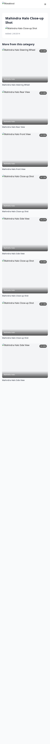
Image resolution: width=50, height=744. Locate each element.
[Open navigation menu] (45, 4)
